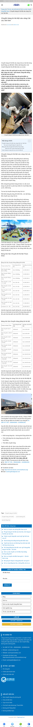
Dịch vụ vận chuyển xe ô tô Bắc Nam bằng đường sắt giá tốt (14, 553)
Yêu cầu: (5, 578)
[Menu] (2, 5)
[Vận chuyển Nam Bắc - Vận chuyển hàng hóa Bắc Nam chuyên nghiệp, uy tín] (16, 5)
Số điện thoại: (6, 572)
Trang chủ (4, 9)
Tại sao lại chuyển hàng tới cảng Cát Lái (13, 145)
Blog (4, 596)
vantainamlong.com (13, 650)
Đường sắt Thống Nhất (9, 708)
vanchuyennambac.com (14, 652)
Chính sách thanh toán (9, 671)
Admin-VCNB (16, 24)
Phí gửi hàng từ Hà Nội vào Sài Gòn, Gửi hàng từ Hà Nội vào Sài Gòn (16, 533)
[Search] (31, 4)
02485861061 (22, 422)
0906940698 (13, 422)
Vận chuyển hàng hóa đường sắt (12, 697)
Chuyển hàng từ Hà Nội (11, 513)
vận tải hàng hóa (6, 520)
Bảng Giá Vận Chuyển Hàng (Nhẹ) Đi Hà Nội (14, 148)
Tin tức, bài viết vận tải (14, 9)
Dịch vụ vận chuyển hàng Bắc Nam (12, 604)
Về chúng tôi (6, 669)
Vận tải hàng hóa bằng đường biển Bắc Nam (16, 540)
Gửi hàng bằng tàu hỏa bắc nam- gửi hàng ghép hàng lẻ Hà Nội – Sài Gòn (16, 548)
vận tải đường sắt (20, 516)
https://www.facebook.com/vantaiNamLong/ (16, 469)
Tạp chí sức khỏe (7, 702)
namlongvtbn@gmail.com (13, 471)
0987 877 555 (8, 462)
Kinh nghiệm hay (7, 608)
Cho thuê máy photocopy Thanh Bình (13, 705)
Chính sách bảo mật (8, 674)
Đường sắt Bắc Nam (8, 710)
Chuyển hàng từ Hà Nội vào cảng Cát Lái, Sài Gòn (14, 143)
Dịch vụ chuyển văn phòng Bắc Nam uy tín (15, 529)
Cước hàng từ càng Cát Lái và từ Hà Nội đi (12, 150)
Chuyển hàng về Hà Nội (8, 516)
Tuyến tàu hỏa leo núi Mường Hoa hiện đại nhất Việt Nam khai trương (16, 544)
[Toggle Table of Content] (28, 141)
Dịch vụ (5, 600)
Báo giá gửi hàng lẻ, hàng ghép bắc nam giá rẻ (16, 560)
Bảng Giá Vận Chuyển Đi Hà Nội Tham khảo (13, 146)
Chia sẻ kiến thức (7, 700)
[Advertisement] (16, 45)
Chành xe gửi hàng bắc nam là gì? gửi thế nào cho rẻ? (15, 537)
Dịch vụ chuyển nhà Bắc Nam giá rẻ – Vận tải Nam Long (15, 557)
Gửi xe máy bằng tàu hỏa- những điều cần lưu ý (17, 563)
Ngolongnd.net (20, 717)
